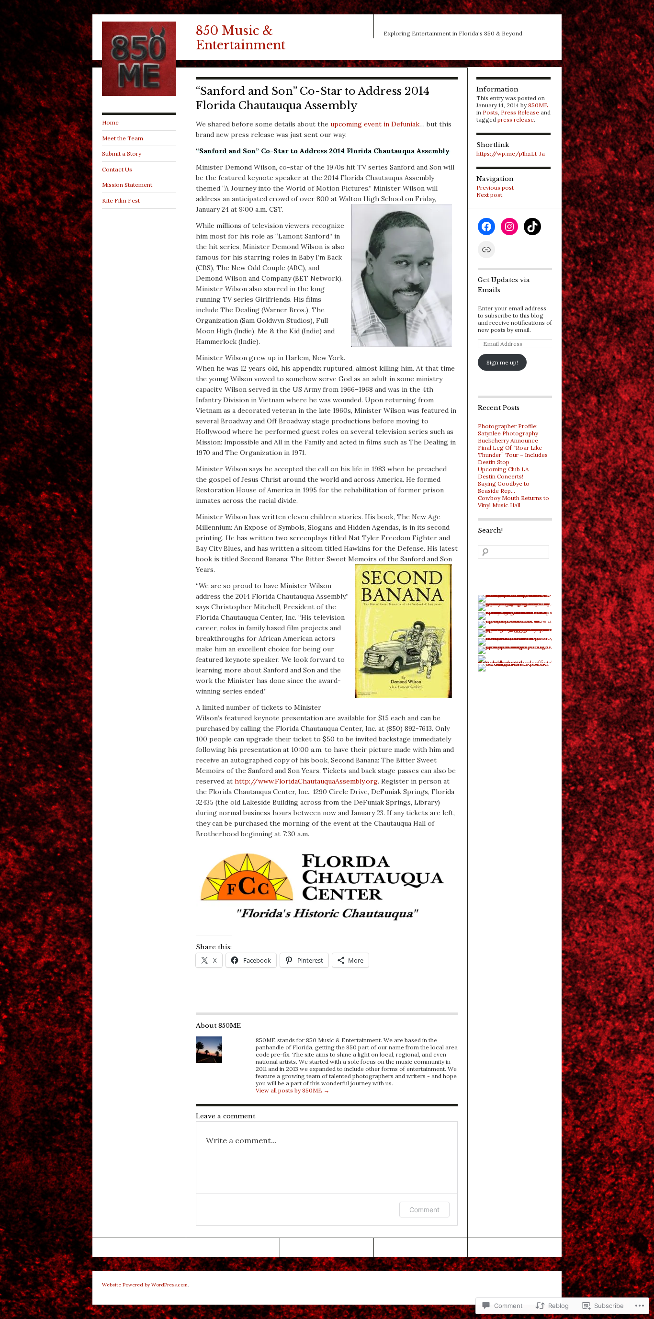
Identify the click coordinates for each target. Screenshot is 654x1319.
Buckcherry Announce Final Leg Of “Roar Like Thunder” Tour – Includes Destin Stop (513, 451)
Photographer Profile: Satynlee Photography (508, 429)
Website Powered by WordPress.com (145, 1285)
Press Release (520, 112)
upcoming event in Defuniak (374, 124)
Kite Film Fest (121, 200)
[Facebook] (486, 226)
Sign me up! (502, 362)
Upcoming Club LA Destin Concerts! (503, 473)
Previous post (495, 187)
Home (110, 122)
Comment (424, 1209)
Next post (489, 194)
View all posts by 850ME (292, 1090)
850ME (538, 105)
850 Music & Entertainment (240, 38)
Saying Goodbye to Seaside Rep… (504, 487)
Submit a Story (121, 153)
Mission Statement (127, 184)
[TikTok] (532, 226)
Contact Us (117, 169)
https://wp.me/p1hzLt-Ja (510, 153)
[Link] (486, 249)
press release (515, 119)
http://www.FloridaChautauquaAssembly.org (306, 781)
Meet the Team (122, 138)
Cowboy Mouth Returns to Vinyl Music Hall (513, 501)
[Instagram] (509, 226)
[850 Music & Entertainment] (139, 93)
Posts (490, 112)
